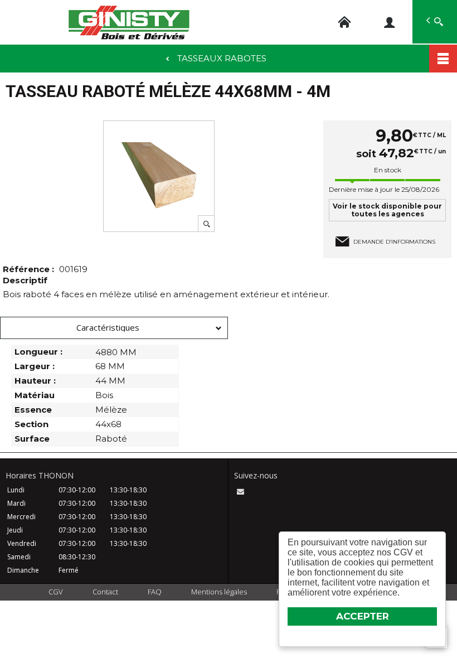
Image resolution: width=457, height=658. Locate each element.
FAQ (155, 592)
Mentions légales (219, 592)
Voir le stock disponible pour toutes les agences (387, 210)
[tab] (114, 328)
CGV (55, 592)
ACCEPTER (362, 616)
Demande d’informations (394, 241)
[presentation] (114, 327)
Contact (105, 592)
